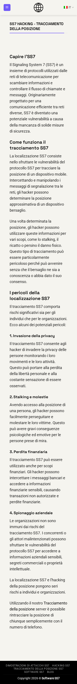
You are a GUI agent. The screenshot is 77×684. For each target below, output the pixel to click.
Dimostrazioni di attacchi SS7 (27, 665)
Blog (50, 671)
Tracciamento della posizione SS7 (38, 668)
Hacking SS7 (61, 665)
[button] (7, 7)
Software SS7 (34, 671)
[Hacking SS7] (38, 7)
